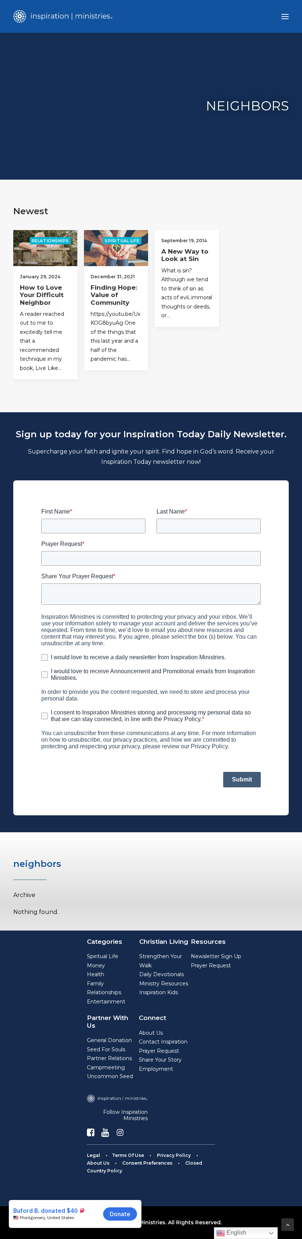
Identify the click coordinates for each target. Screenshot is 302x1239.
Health (95, 974)
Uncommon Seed (110, 1076)
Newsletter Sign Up (216, 956)
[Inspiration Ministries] (62, 16)
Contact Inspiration (163, 1041)
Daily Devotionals (161, 974)
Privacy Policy (174, 1155)
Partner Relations (109, 1058)
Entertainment (106, 1001)
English (235, 1232)
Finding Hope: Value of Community (114, 295)
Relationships (50, 240)
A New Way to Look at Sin (184, 255)
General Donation (109, 1040)
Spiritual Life (122, 240)
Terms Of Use (128, 1155)
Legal (93, 1155)
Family (95, 983)
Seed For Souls (106, 1049)
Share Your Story (160, 1059)
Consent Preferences (147, 1163)
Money (96, 965)
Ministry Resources (163, 983)
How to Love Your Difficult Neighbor (42, 295)
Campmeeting (106, 1067)
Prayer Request (211, 965)
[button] (285, 16)
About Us (151, 1033)
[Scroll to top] (287, 1224)
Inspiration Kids (158, 992)
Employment (156, 1069)
